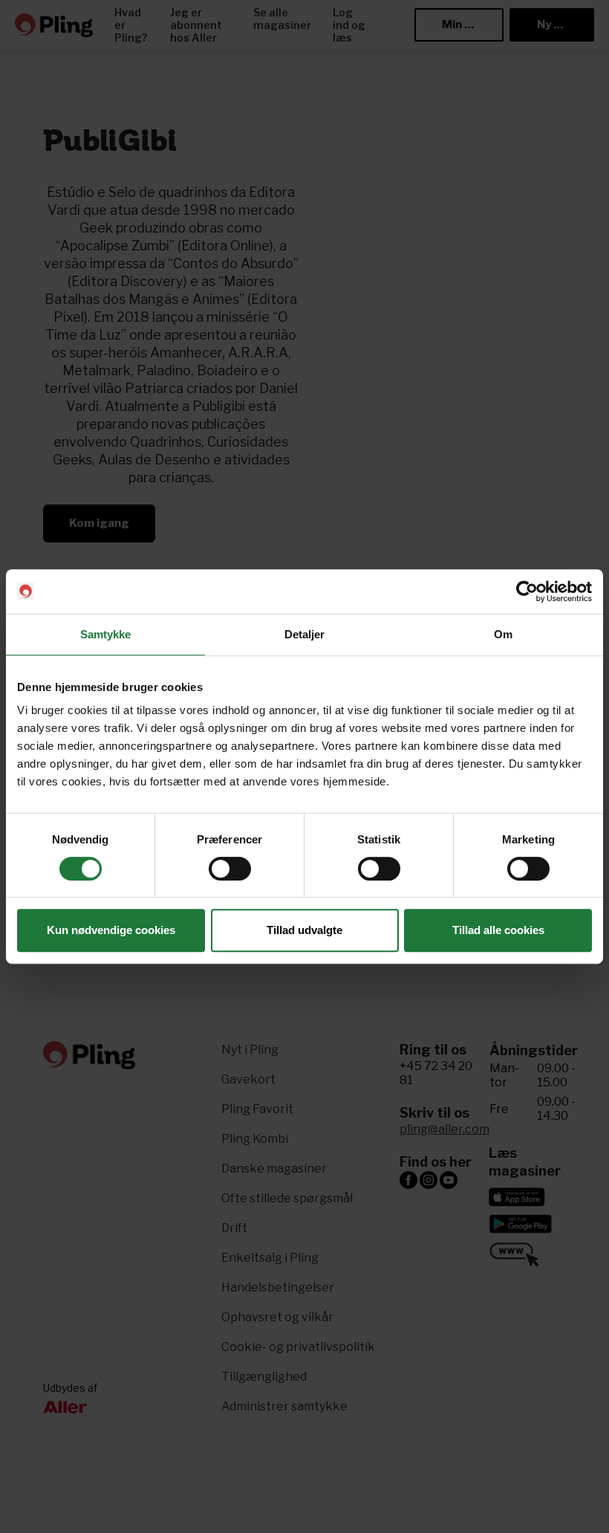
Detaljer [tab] (304, 634)
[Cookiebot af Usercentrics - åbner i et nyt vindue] (527, 591)
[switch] (230, 869)
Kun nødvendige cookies (111, 930)
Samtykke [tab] (105, 634)
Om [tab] (503, 634)
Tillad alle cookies (498, 930)
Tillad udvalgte (304, 930)
